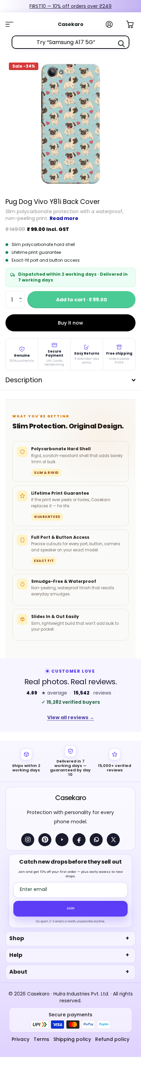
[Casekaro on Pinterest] (44, 839)
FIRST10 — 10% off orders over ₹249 (70, 6)
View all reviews (70, 717)
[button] (22, 294)
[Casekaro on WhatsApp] (96, 839)
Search (121, 43)
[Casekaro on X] (113, 839)
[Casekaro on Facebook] (79, 839)
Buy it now (70, 322)
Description (23, 380)
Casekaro (70, 797)
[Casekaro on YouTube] (61, 839)
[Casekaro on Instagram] (27, 839)
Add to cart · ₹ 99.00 (81, 299)
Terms (41, 1039)
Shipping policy (72, 1039)
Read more (64, 218)
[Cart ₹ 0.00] (133, 23)
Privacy (20, 1039)
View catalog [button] (13, 24)
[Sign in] (112, 24)
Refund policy (112, 1039)
